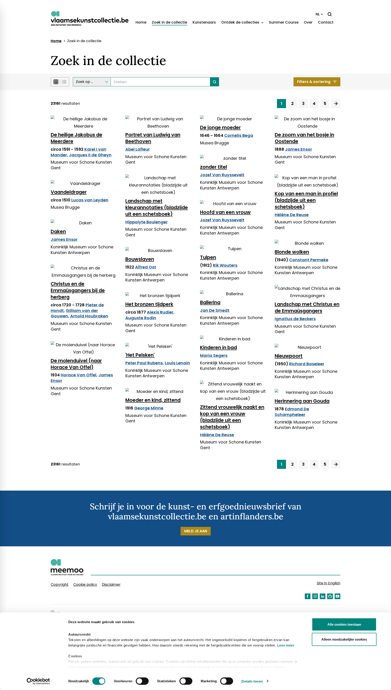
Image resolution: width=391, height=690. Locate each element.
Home (141, 22)
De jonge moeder (220, 127)
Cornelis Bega (238, 135)
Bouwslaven (139, 259)
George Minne (148, 408)
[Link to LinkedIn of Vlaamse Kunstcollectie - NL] (322, 596)
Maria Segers (213, 355)
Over (308, 22)
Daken (58, 231)
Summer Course (283, 22)
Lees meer (286, 645)
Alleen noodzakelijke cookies (344, 639)
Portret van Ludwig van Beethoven (152, 138)
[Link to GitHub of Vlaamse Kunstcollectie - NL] (330, 596)
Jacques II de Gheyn (90, 155)
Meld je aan (195, 531)
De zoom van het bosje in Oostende (304, 138)
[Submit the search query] (214, 81)
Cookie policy (85, 584)
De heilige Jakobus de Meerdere (76, 138)
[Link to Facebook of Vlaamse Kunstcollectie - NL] (307, 596)
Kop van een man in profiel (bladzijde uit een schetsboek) (306, 200)
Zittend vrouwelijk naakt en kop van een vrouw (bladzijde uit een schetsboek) (232, 417)
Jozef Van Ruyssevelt (222, 175)
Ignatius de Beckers (295, 319)
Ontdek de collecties (240, 22)
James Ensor (298, 149)
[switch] (142, 681)
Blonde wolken (292, 252)
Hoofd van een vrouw (225, 212)
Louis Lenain (177, 363)
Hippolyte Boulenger (146, 222)
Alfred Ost (145, 267)
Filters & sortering (313, 81)
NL (318, 14)
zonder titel (213, 167)
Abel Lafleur (137, 149)
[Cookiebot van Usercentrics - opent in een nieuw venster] (38, 681)
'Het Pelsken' (140, 355)
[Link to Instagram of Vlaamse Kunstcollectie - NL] (315, 596)
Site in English (328, 583)
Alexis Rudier (160, 312)
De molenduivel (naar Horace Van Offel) (76, 363)
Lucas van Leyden (89, 200)
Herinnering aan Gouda (302, 401)
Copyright (60, 584)
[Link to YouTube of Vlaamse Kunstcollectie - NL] (337, 596)
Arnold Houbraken (89, 316)
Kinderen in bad (218, 347)
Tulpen (208, 257)
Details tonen (251, 681)
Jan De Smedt (214, 310)
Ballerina (210, 302)
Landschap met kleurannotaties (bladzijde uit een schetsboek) (156, 207)
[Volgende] (335, 103)
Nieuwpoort (289, 356)
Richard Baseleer (306, 364)
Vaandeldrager (69, 192)
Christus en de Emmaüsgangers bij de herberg (78, 290)
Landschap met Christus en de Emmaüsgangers (307, 307)
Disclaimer (111, 584)
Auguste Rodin (140, 318)
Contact (326, 22)
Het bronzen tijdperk (149, 304)
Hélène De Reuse (292, 215)
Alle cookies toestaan (344, 624)
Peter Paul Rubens (144, 363)
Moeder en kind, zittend (153, 400)
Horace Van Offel (78, 375)
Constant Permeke (308, 260)
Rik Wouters (225, 265)
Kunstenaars (204, 22)
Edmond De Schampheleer (292, 411)
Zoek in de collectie (169, 22)
